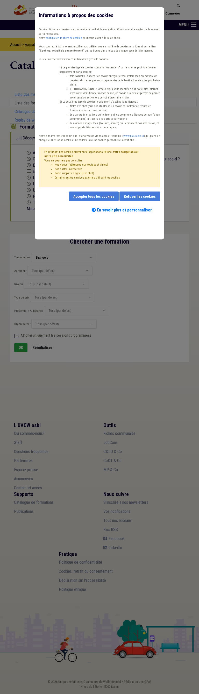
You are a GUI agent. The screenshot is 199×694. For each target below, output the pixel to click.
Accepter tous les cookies (93, 196)
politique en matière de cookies (64, 38)
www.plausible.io (133, 136)
